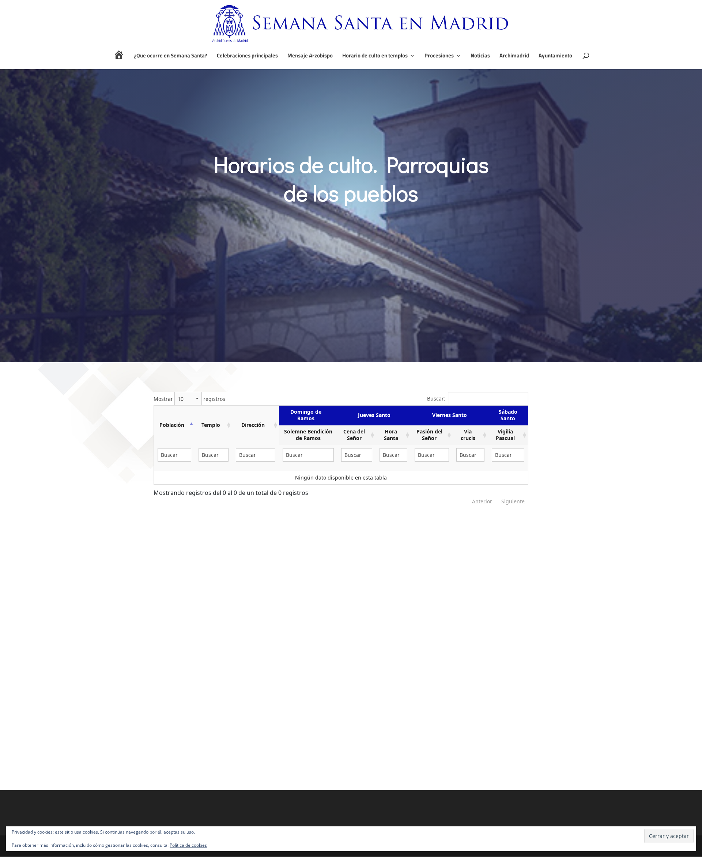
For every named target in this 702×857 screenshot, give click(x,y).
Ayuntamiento (555, 56)
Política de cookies (188, 845)
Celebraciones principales (247, 56)
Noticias (480, 56)
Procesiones (439, 56)
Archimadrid (514, 56)
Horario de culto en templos (375, 56)
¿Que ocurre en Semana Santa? (170, 56)
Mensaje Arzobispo (310, 56)
